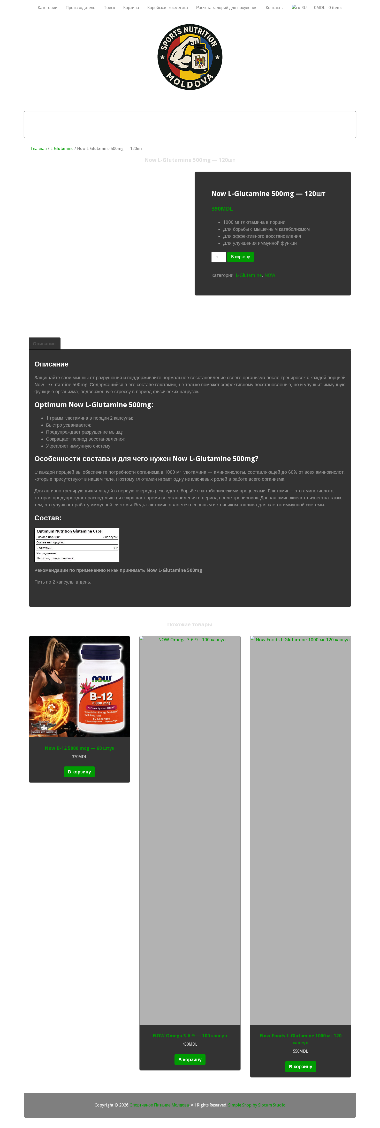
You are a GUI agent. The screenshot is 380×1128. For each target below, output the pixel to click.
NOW (269, 275)
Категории (47, 7)
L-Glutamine (61, 148)
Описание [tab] (44, 343)
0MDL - (328, 7)
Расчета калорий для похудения (226, 7)
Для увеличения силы (296, 118)
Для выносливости (238, 118)
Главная (39, 148)
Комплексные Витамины (190, 131)
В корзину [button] (79, 771)
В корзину (240, 257)
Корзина (131, 7)
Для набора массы (80, 118)
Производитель (80, 7)
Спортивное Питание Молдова (159, 1105)
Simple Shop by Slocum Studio (256, 1105)
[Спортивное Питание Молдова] (190, 89)
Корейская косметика (167, 7)
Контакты (275, 7)
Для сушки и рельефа (181, 118)
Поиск (109, 7)
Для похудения (129, 118)
